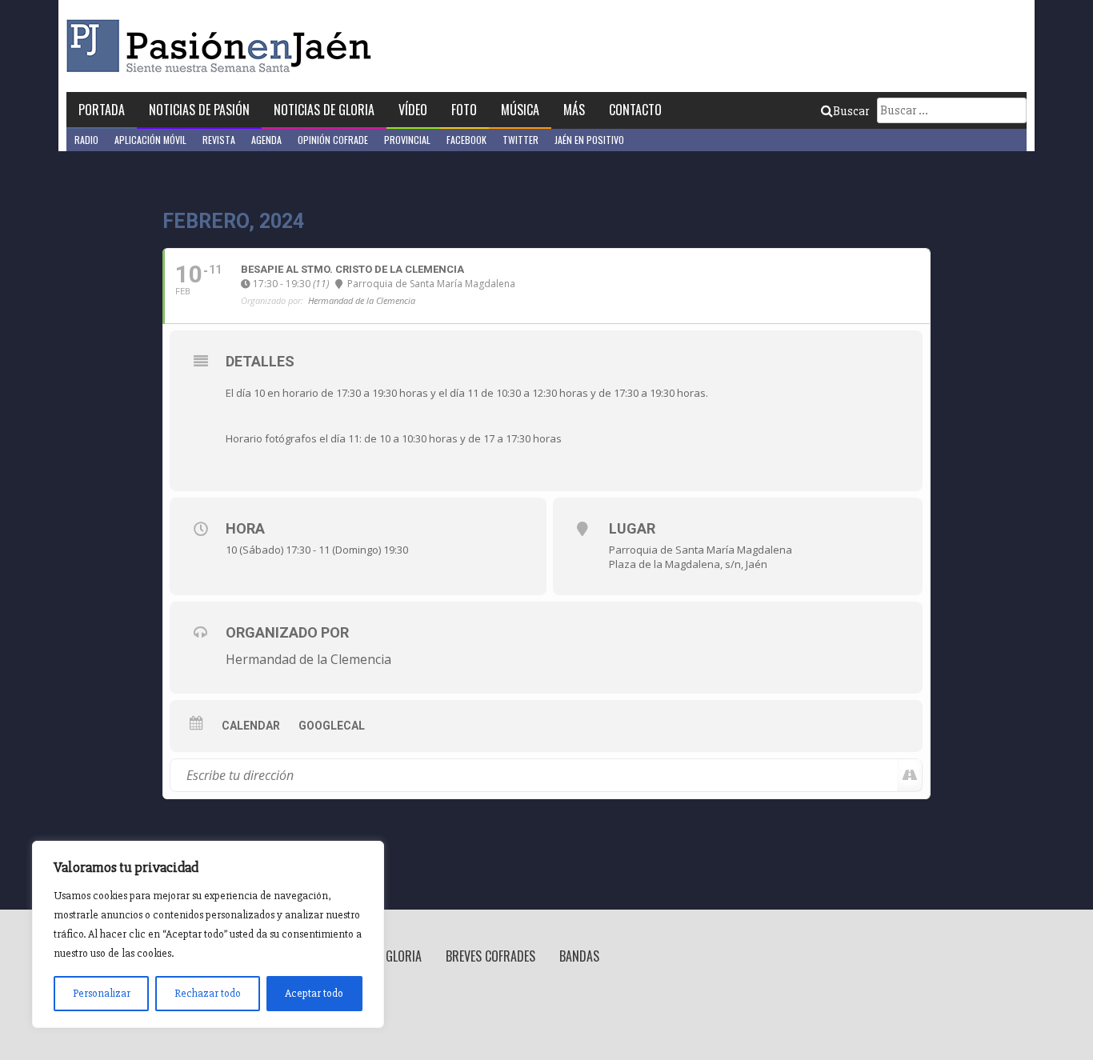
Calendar (251, 725)
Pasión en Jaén (223, 46)
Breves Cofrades (490, 956)
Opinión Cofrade (333, 139)
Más (574, 109)
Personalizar (101, 993)
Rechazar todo (207, 993)
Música (520, 109)
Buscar (851, 111)
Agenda (266, 139)
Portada (101, 109)
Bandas (579, 956)
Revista (218, 139)
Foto (464, 109)
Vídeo (412, 109)
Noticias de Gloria (324, 109)
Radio (86, 139)
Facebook (466, 139)
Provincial (407, 139)
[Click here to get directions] (909, 775)
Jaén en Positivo (589, 139)
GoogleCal (331, 725)
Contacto (635, 109)
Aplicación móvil (150, 139)
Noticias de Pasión (199, 109)
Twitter (520, 139)
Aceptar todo (314, 993)
